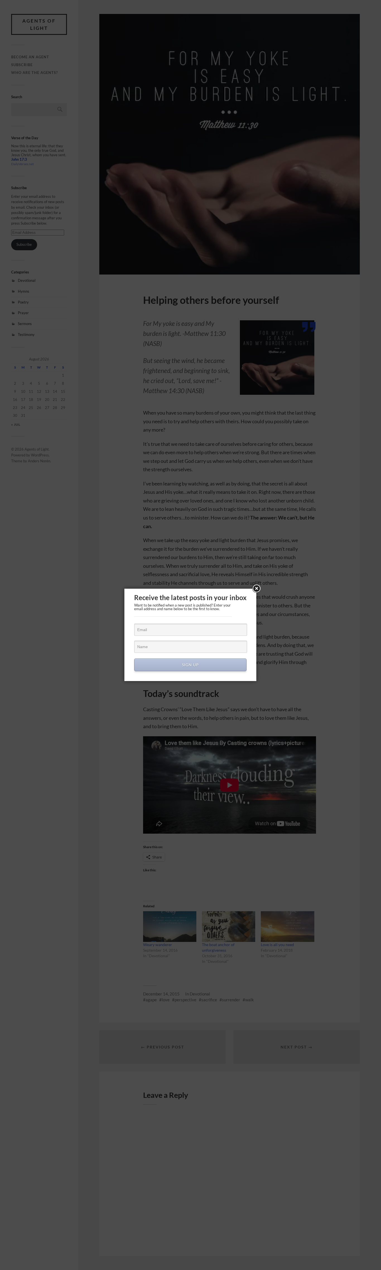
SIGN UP (190, 664)
